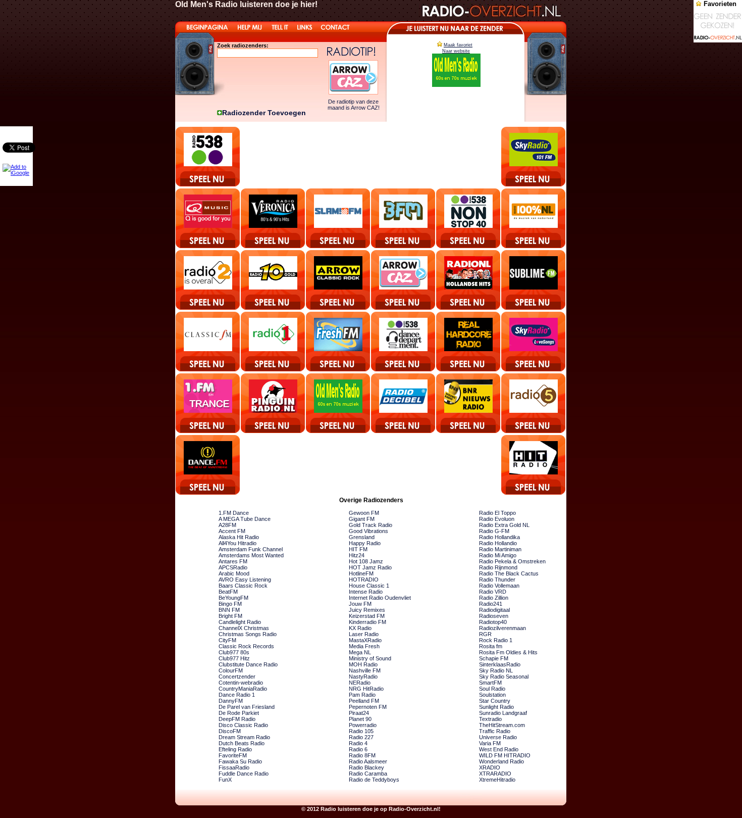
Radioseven (493, 616)
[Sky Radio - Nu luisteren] (533, 156)
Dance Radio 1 (237, 695)
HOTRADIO (364, 579)
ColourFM (231, 670)
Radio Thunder (497, 579)
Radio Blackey (366, 767)
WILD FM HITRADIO (505, 755)
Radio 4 (358, 743)
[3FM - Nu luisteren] (403, 218)
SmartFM (490, 683)
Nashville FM (365, 670)
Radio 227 (361, 737)
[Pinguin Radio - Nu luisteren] (273, 403)
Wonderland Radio (501, 761)
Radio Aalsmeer (368, 761)
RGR (485, 634)
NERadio (359, 683)
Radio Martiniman (500, 549)
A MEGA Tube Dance (245, 519)
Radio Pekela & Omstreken (512, 561)
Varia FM (490, 743)
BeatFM (228, 592)
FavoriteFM (233, 755)
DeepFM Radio (237, 719)
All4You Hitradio (237, 543)
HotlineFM (361, 573)
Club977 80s (234, 652)
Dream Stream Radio (244, 737)
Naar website (456, 51)
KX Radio (360, 628)
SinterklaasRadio (499, 664)
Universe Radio (498, 737)
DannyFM (231, 701)
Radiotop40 (493, 622)
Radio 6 (358, 749)
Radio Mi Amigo (497, 555)
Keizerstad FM (367, 616)
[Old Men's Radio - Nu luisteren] (338, 403)
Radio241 (490, 604)
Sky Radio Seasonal (503, 676)
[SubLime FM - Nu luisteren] (533, 280)
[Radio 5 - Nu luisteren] (533, 403)
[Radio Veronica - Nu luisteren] (273, 218)
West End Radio (498, 749)
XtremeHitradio (497, 780)
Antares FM (233, 561)
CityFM (227, 640)
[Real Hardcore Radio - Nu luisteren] (468, 341)
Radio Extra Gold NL (504, 525)
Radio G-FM (494, 531)
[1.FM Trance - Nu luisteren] (208, 403)
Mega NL (360, 652)
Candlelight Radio (240, 622)
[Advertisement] (370, 153)
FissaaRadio (234, 767)
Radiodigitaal (494, 610)
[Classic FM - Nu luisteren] (208, 341)
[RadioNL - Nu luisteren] (468, 280)
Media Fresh (364, 646)
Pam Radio (362, 695)
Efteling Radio (235, 749)
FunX (225, 780)
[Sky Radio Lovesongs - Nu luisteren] (533, 341)
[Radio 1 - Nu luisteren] (273, 341)
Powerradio (363, 725)
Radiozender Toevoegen (264, 113)
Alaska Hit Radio (239, 537)
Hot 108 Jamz (366, 561)
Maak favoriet (458, 44)
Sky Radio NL (496, 670)
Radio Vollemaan (499, 586)
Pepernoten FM (368, 707)
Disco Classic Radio (243, 725)
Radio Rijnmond (498, 567)
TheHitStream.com (502, 725)
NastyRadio (363, 676)
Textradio (490, 719)
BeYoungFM (233, 598)
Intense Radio (366, 592)
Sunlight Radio (496, 707)
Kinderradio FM (367, 622)
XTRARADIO (495, 774)
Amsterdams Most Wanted (251, 555)
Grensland (362, 537)
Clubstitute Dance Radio (248, 664)
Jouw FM (360, 604)
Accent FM (232, 531)
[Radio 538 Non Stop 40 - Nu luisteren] (468, 218)
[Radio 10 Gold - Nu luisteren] (273, 280)
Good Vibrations (368, 531)
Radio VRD (492, 592)
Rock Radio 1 (495, 640)
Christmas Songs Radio (248, 634)
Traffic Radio (494, 731)
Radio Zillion (493, 598)
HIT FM (358, 549)
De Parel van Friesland (247, 707)
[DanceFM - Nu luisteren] (208, 465)
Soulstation (492, 695)
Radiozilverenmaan (502, 628)
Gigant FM (362, 519)
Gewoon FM (364, 513)
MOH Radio (363, 664)
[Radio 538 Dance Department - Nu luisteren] (403, 341)
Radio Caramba (368, 774)
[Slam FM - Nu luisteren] (338, 218)
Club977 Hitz (234, 658)
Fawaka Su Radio (240, 761)
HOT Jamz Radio (370, 567)
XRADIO (489, 767)
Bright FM (230, 616)
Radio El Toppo (497, 513)
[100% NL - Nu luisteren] (533, 218)
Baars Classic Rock (243, 586)
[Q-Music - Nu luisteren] (208, 218)
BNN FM (229, 610)
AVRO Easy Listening (245, 579)
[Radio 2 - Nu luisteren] (208, 280)
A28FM (227, 525)
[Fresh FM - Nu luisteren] (338, 341)
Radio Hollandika (499, 537)
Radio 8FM (362, 755)
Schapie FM (493, 658)
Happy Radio (365, 543)
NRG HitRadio (366, 689)
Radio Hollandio (498, 543)
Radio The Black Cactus (509, 573)
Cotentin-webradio (241, 683)
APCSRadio (233, 567)
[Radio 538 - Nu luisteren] (208, 156)
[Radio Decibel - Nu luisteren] (403, 403)
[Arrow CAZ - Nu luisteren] (403, 280)
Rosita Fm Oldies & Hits (508, 652)
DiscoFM (230, 731)
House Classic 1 (369, 586)
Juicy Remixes (367, 610)
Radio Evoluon (496, 519)
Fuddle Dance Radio (244, 774)
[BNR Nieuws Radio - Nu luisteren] (468, 403)
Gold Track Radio (370, 525)
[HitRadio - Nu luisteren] (533, 465)
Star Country (494, 701)
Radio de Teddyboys (374, 780)
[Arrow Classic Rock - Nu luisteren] (338, 280)
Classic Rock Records (246, 646)
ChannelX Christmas (244, 628)
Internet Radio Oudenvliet (380, 598)
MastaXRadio (365, 640)
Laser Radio (364, 634)
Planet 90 (360, 719)
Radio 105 (361, 731)
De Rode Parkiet (239, 713)
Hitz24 (356, 555)
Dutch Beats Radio (241, 743)
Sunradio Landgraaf (503, 713)
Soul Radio (492, 689)
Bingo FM (230, 604)
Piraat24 (359, 713)
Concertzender (237, 676)
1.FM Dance (234, 513)
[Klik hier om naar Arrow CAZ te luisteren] (353, 92)
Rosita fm (490, 646)
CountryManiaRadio (243, 689)
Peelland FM (364, 701)
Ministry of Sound (370, 658)
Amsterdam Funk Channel (251, 549)
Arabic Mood (234, 573)
